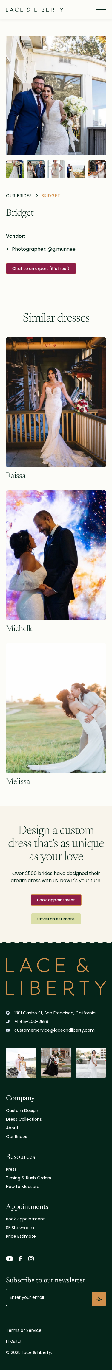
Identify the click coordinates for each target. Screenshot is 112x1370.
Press (11, 1169)
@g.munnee (61, 249)
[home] (34, 9)
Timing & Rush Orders (28, 1178)
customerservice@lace (54, 1030)
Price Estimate (21, 1236)
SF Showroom (20, 1228)
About (12, 1128)
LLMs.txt (14, 1341)
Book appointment (56, 899)
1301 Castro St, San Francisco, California (55, 1013)
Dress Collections (24, 1119)
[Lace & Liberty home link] (56, 977)
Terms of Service (24, 1330)
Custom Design (22, 1111)
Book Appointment (25, 1219)
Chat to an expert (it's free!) (41, 268)
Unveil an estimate (56, 918)
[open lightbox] (56, 95)
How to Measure (22, 1187)
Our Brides (16, 1136)
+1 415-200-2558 (31, 1022)
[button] (100, 9)
